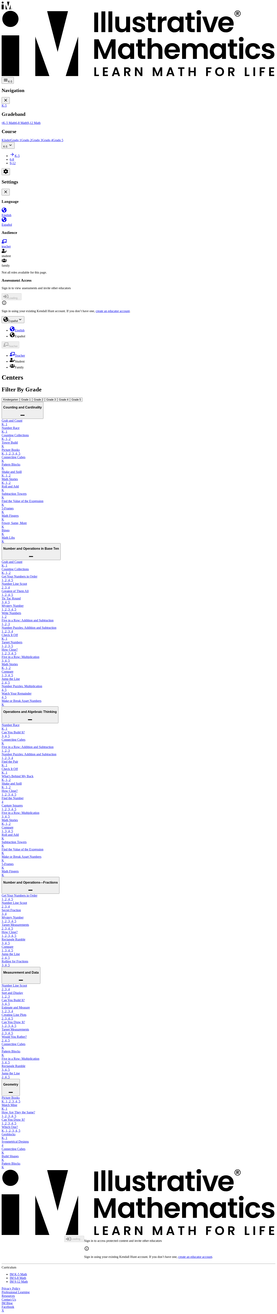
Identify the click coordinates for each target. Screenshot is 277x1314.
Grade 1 (26, 399)
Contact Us (9, 1299)
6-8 (12, 159)
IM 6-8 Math (18, 1278)
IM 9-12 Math (19, 1281)
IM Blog (7, 1303)
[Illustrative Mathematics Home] (138, 39)
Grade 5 (76, 399)
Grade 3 (51, 399)
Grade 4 (63, 399)
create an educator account (113, 311)
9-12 (13, 163)
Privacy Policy (11, 1288)
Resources (8, 1296)
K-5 (5, 146)
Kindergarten (10, 399)
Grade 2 (38, 399)
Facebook (8, 1307)
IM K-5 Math (18, 1274)
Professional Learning (16, 1292)
